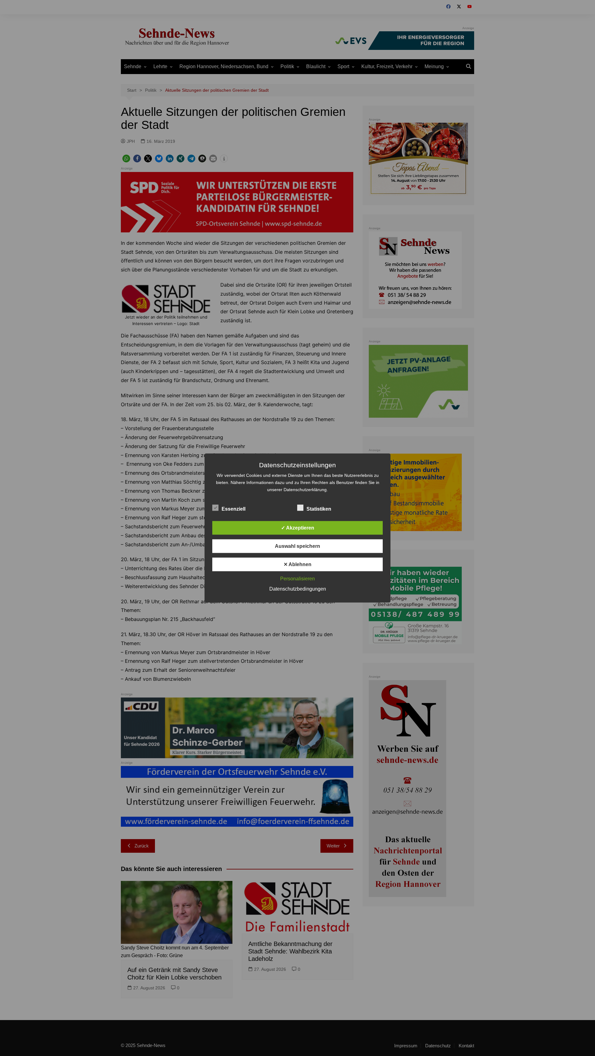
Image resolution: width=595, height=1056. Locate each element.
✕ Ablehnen (297, 564)
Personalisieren (297, 578)
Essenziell (233, 509)
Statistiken (318, 509)
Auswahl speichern (297, 546)
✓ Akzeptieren (297, 527)
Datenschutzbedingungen (297, 589)
